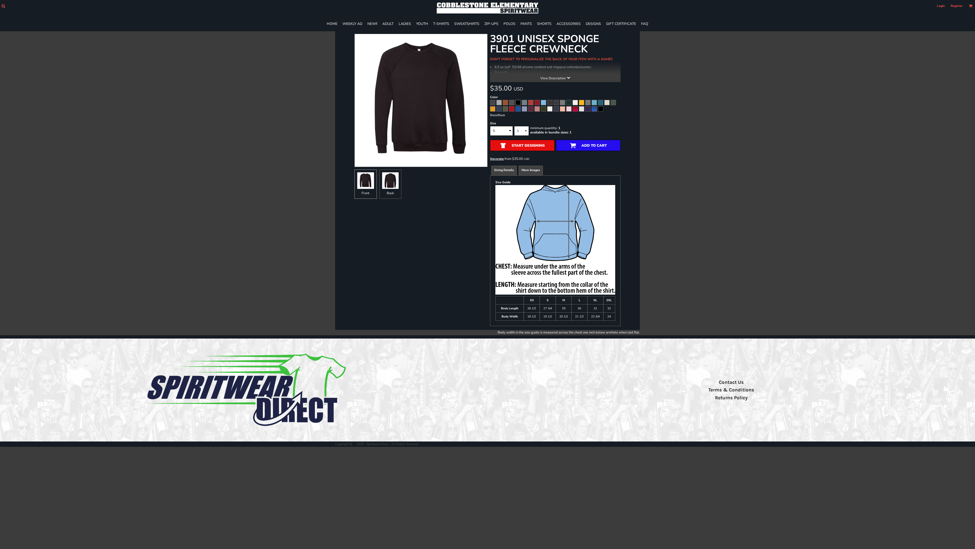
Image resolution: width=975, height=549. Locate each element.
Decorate (497, 159)
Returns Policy (731, 398)
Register (957, 6)
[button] (3, 6)
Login (941, 6)
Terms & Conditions (731, 390)
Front (365, 193)
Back (390, 193)
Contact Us (731, 382)
